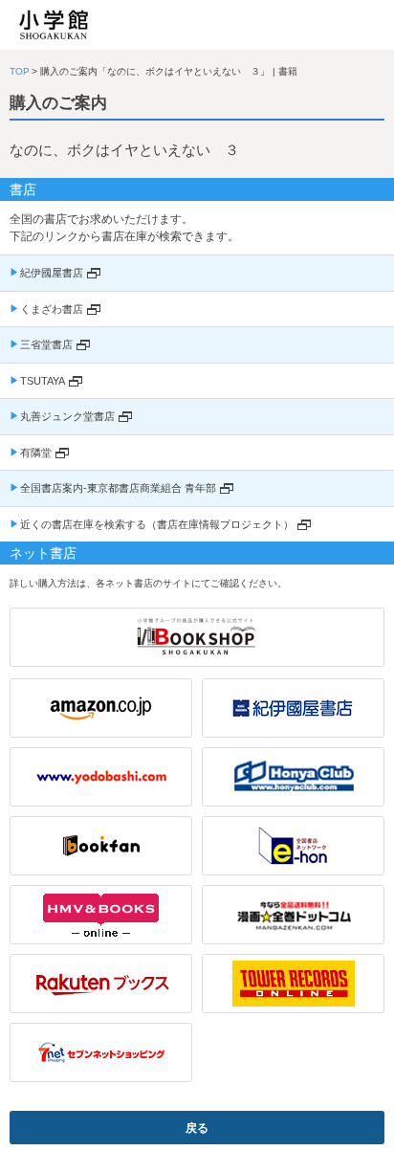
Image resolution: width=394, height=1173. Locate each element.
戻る (197, 1128)
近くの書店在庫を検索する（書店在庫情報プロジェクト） (157, 524)
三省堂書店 (46, 344)
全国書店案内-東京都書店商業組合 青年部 (118, 488)
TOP (20, 71)
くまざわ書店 (51, 309)
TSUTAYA (42, 381)
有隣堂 (36, 452)
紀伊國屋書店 (51, 272)
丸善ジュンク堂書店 (67, 416)
